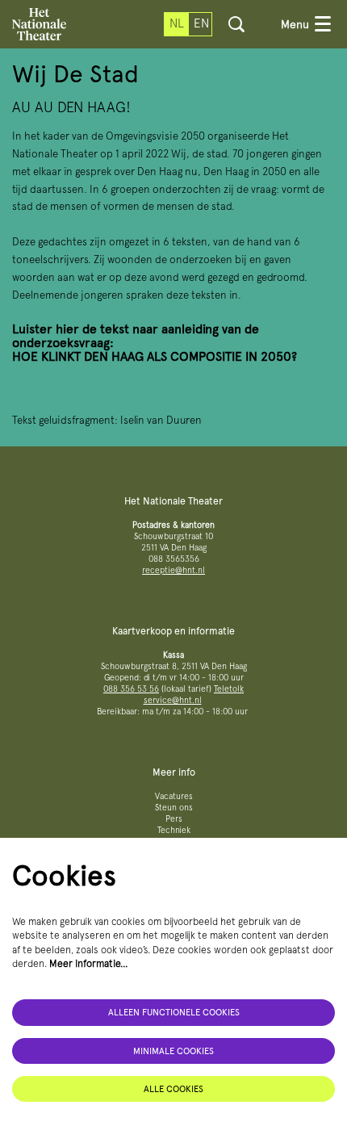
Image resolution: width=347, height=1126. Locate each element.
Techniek (173, 830)
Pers (173, 819)
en (201, 23)
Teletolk (229, 689)
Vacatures (174, 796)
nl (176, 23)
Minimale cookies (173, 1051)
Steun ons (174, 807)
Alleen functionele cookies (174, 1012)
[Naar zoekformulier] (236, 24)
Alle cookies (173, 1089)
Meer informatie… (88, 963)
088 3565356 (173, 559)
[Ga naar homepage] (39, 24)
